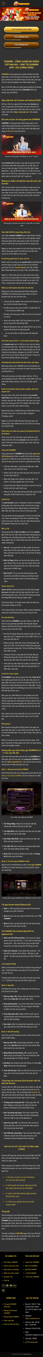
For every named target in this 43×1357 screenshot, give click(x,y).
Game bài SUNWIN (32, 1262)
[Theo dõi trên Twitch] (3, 1290)
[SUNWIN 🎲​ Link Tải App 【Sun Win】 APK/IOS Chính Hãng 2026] (21, 3)
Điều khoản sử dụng (11, 1269)
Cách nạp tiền (9, 1321)
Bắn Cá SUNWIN (31, 1266)
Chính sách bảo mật (11, 1266)
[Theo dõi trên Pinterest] (7, 1286)
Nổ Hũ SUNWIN (31, 1269)
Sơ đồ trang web (31, 1342)
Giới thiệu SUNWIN (10, 1262)
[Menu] (3, 3)
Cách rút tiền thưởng (11, 1324)
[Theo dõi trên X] (3, 1286)
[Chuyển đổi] (4, 1177)
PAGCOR (11, 131)
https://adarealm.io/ (32, 1318)
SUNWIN (5, 74)
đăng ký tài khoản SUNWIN (12, 776)
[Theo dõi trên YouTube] (11, 1286)
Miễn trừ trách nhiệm (11, 1273)
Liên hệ (6, 1280)
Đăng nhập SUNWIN (11, 1317)
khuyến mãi (36, 1092)
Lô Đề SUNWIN (30, 1273)
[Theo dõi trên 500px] (14, 1286)
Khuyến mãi (8, 1277)
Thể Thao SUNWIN (32, 1277)
